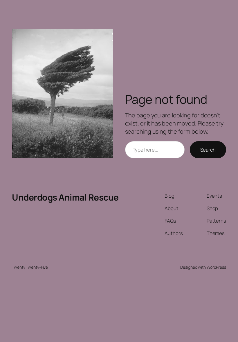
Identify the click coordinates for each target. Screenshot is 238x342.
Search (208, 149)
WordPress (216, 267)
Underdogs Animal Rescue (65, 197)
